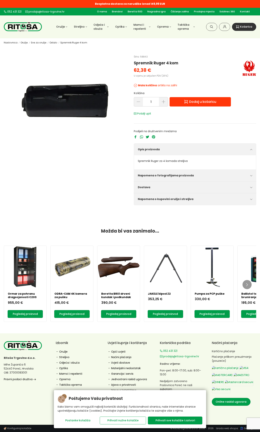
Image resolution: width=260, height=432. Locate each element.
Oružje (24, 42)
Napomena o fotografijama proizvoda (166, 175)
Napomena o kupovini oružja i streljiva (165, 199)
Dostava (144, 187)
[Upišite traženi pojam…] (211, 27)
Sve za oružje (38, 42)
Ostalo (53, 42)
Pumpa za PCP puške (210, 294)
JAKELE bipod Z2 (159, 294)
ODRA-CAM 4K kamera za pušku (70, 295)
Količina (139, 93)
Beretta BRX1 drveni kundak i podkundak (116, 295)
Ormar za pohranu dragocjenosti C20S (22, 295)
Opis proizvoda (149, 149)
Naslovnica (11, 42)
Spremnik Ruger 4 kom (73, 42)
